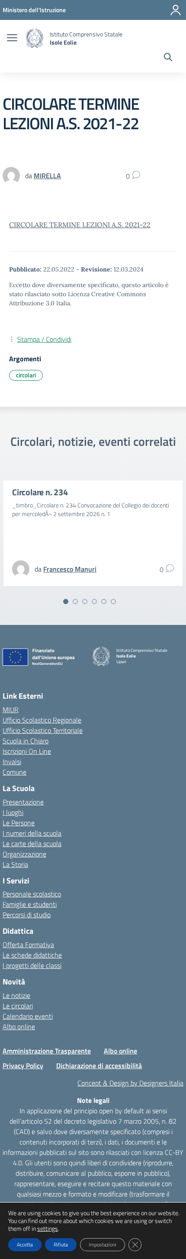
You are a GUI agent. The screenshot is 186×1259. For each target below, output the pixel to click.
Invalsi (12, 761)
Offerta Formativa (28, 944)
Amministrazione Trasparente (47, 1051)
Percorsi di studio (27, 914)
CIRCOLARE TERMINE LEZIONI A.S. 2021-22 (80, 224)
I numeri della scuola (32, 833)
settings (47, 1229)
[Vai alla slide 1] (65, 601)
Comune (14, 772)
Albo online (19, 1026)
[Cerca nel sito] (168, 58)
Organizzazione (24, 854)
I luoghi (13, 812)
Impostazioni (102, 1244)
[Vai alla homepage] (34, 38)
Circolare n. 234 (40, 492)
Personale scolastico (32, 894)
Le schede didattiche (32, 955)
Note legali (93, 1100)
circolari (26, 374)
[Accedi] (175, 10)
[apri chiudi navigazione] (12, 38)
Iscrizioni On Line (27, 751)
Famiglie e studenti (30, 904)
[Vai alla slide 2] (75, 601)
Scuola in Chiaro (25, 741)
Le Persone (19, 823)
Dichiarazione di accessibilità (99, 1065)
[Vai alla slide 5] (103, 601)
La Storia (15, 864)
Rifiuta (61, 1244)
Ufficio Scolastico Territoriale (43, 730)
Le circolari (18, 1006)
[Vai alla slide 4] (94, 601)
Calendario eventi (28, 1016)
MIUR (11, 709)
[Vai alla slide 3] (84, 601)
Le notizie (16, 995)
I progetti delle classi (32, 965)
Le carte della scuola (32, 843)
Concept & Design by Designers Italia (130, 1083)
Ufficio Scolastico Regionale (42, 720)
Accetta (25, 1244)
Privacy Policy (23, 1065)
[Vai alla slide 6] (113, 601)
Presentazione (23, 802)
